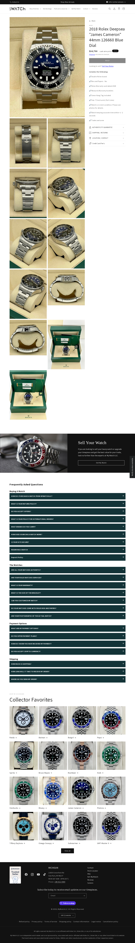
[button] (35, 9)
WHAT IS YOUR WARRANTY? (22, 585)
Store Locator (92, 871)
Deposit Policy (17, 557)
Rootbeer (72, 773)
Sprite (12, 773)
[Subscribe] (84, 895)
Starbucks (13, 808)
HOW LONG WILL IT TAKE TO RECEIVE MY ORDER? (30, 671)
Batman (42, 737)
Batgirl (71, 737)
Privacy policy (37, 921)
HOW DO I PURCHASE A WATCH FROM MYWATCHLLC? (31, 496)
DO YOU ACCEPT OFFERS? (21, 511)
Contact (90, 868)
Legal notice (96, 921)
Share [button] (93, 21)
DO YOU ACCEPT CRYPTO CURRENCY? (26, 651)
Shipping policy (65, 921)
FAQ (88, 874)
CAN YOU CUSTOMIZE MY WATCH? (24, 600)
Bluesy (42, 808)
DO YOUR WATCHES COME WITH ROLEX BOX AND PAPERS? (33, 608)
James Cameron (74, 808)
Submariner (73, 843)
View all (67, 851)
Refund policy (24, 921)
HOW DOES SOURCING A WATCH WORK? (26, 534)
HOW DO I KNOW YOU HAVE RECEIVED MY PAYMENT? (31, 644)
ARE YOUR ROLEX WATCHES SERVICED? (26, 578)
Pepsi (99, 737)
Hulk (99, 773)
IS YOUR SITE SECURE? (20, 542)
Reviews (90, 880)
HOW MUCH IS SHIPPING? (21, 664)
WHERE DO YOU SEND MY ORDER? (24, 679)
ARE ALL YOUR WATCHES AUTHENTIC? (26, 570)
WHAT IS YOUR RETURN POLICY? (24, 504)
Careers (90, 883)
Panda (12, 737)
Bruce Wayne (44, 773)
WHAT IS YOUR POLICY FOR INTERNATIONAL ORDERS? (32, 519)
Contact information (81, 921)
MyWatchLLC (63, 909)
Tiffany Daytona (16, 843)
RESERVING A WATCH (19, 550)
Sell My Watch (101, 463)
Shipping (92, 54)
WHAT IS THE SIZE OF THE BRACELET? (26, 593)
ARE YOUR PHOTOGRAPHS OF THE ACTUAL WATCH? (31, 616)
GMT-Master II (103, 843)
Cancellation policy (110, 921)
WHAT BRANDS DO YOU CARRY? (23, 527)
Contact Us (15, 2)
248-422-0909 (60, 882)
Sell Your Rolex (107, 66)
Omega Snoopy (45, 843)
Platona (100, 808)
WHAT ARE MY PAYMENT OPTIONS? (24, 628)
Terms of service (50, 921)
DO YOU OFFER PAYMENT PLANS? (24, 636)
